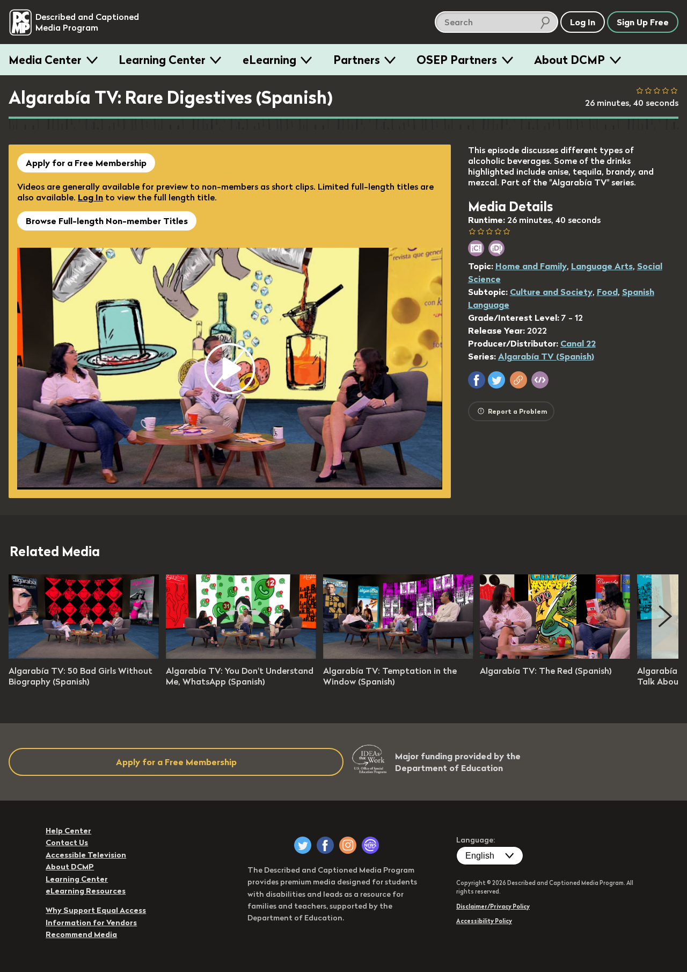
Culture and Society (551, 291)
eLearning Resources (86, 891)
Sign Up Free (643, 22)
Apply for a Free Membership (86, 162)
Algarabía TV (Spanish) (546, 356)
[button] (476, 379)
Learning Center (162, 60)
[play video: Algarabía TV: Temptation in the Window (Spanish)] (398, 655)
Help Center (68, 831)
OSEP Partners (456, 60)
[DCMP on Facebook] (325, 845)
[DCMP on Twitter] (302, 845)
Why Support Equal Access (96, 910)
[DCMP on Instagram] (347, 845)
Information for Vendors (91, 922)
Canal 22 (578, 343)
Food (607, 291)
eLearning (269, 60)
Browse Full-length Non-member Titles (107, 220)
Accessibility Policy (484, 921)
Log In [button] (582, 22)
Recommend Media (81, 934)
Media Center (45, 60)
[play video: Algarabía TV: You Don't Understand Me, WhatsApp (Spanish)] (241, 655)
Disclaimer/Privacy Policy (493, 906)
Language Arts (602, 266)
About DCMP (569, 60)
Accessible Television (86, 855)
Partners (356, 60)
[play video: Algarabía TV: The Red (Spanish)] (555, 655)
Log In (90, 197)
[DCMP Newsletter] (370, 845)
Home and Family (531, 266)
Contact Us (67, 842)
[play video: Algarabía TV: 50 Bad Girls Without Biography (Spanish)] (84, 655)
